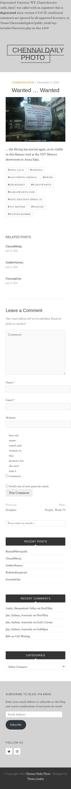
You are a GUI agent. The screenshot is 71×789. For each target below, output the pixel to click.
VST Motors (16, 206)
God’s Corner (45, 622)
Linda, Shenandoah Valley (21, 608)
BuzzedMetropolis (16, 552)
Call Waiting (22, 636)
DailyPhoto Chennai (22, 177)
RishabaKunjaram (16, 572)
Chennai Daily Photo (38, 774)
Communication (23, 82)
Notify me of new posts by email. (29, 486)
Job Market (16, 184)
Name (10, 382)
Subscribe (16, 725)
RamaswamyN (41, 184)
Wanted (37, 206)
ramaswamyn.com (21, 192)
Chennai (36, 170)
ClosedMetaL (14, 246)
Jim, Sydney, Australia (19, 615)
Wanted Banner (19, 214)
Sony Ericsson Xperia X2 (25, 199)
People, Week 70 (55, 510)
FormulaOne (13, 278)
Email (10, 400)
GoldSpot (42, 629)
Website (11, 418)
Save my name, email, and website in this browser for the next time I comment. (16, 456)
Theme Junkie (35, 779)
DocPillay (46, 608)
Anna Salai (16, 170)
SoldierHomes (14, 262)
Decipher (11, 510)
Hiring (48, 177)
